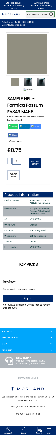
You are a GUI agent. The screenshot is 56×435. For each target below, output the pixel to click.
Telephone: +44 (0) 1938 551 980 (18, 22)
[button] (51, 14)
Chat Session (22, 363)
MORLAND (7, 350)
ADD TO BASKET (35, 163)
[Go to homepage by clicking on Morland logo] (10, 14)
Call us (42, 363)
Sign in (28, 298)
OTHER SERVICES (10, 337)
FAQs (27, 361)
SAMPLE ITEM (13, 175)
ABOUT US (7, 331)
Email (33, 363)
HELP (4, 344)
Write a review (15, 141)
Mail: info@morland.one (13, 24)
